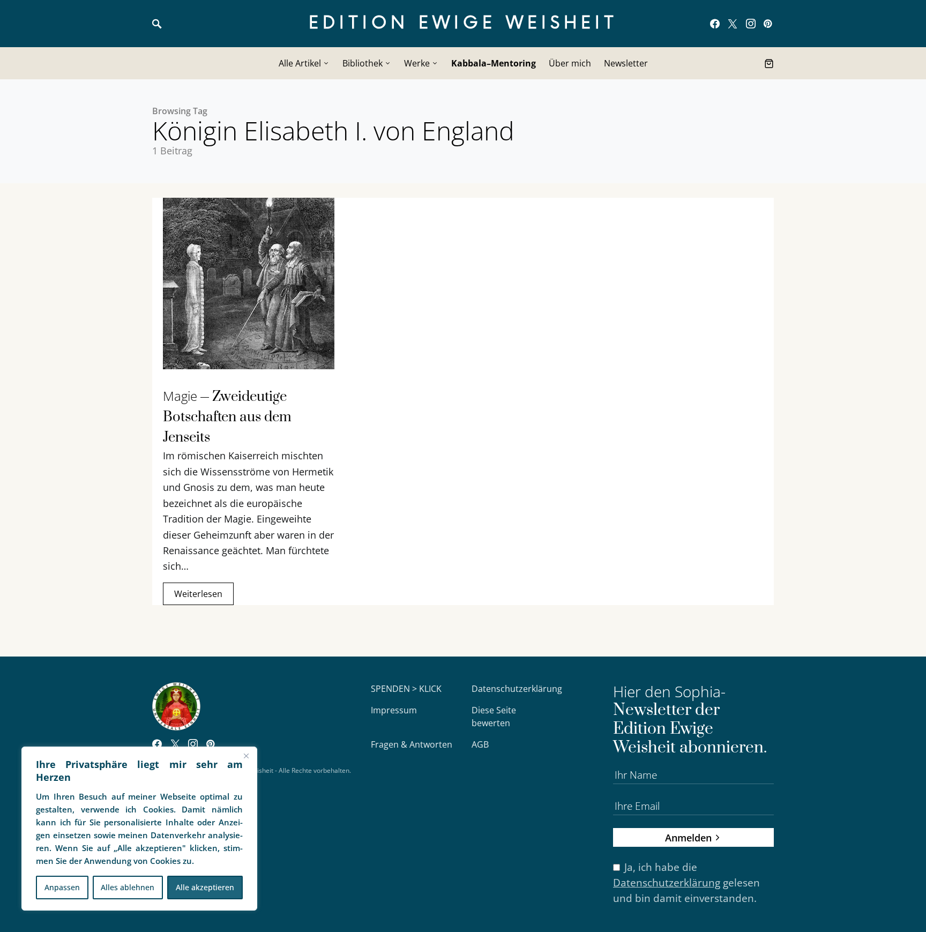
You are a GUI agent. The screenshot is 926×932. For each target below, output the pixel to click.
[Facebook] (715, 23)
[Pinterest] (768, 23)
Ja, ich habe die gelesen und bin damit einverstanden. (686, 882)
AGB (480, 744)
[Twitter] (732, 23)
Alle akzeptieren (205, 887)
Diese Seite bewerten (494, 716)
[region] (139, 829)
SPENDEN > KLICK (406, 689)
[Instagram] (751, 23)
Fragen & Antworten (411, 744)
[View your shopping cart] (769, 63)
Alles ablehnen (127, 887)
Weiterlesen (198, 594)
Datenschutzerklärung (517, 689)
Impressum (394, 710)
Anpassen (62, 887)
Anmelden (688, 837)
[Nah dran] (246, 755)
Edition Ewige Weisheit (463, 23)
